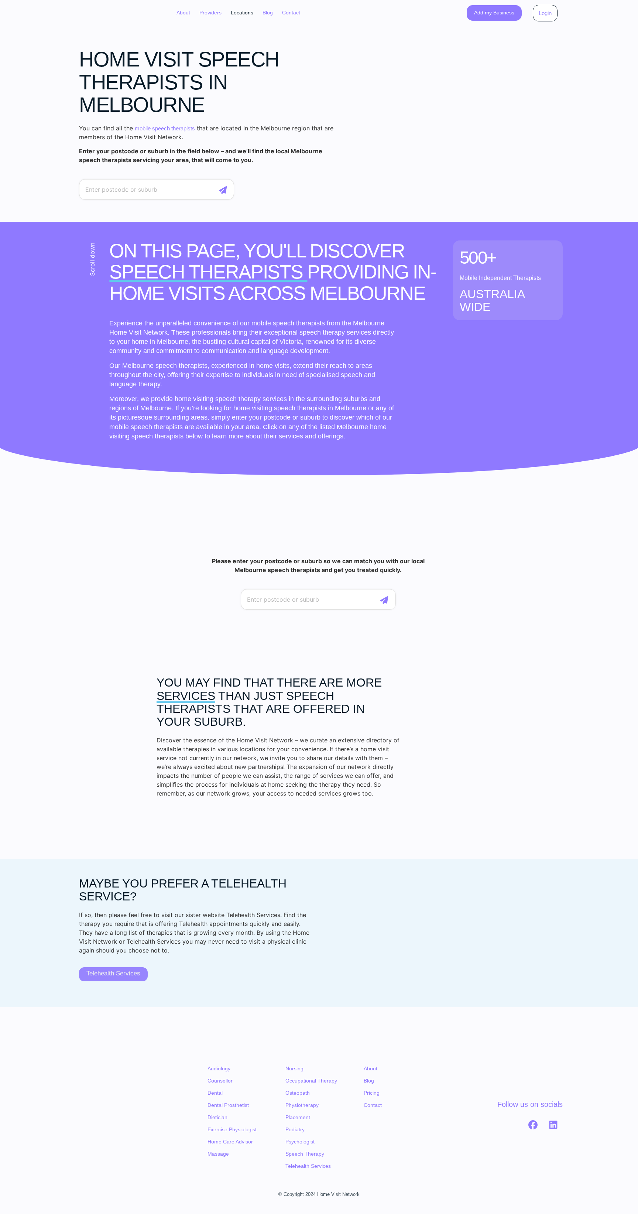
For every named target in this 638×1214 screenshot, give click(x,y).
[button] (210, 13)
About (183, 13)
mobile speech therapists (165, 128)
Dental (215, 1093)
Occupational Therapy (311, 1081)
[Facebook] (533, 1124)
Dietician (217, 1117)
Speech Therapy (304, 1154)
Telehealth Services (308, 1166)
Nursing (294, 1068)
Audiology (218, 1068)
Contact (291, 13)
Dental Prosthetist (228, 1105)
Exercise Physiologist (232, 1129)
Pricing (372, 1093)
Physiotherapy (302, 1105)
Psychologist (300, 1142)
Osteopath (297, 1093)
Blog (268, 13)
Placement (297, 1117)
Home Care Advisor (230, 1142)
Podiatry (295, 1129)
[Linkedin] (553, 1124)
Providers (210, 13)
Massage (218, 1154)
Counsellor (220, 1081)
